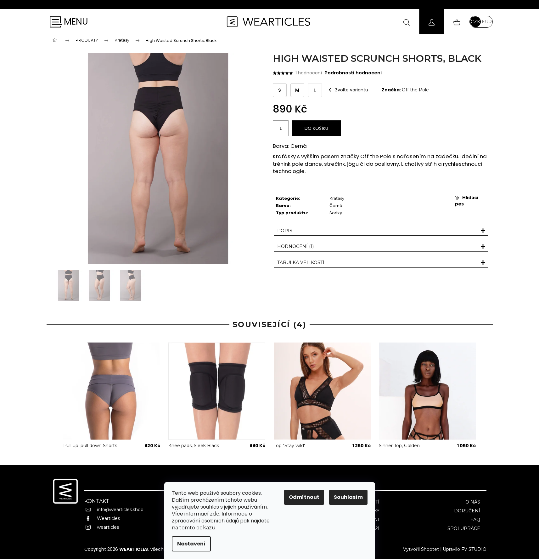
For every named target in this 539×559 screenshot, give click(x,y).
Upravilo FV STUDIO (464, 549)
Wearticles (108, 518)
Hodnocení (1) (295, 246)
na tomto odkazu (194, 528)
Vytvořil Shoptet (421, 549)
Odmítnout (304, 497)
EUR (487, 22)
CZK (475, 22)
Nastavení (191, 543)
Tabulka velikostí (300, 262)
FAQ (475, 519)
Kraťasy (336, 198)
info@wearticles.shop (120, 509)
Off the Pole (415, 90)
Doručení (467, 511)
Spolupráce (463, 528)
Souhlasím (348, 497)
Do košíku (316, 128)
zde (214, 514)
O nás (472, 502)
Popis (284, 230)
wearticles (108, 527)
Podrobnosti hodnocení (353, 73)
